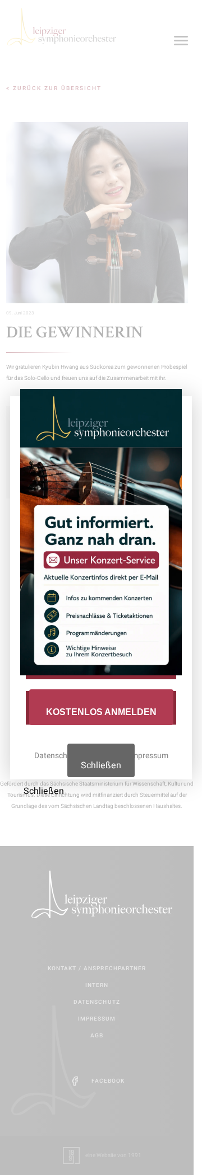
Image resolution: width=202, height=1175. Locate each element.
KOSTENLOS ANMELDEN (101, 712)
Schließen (101, 765)
